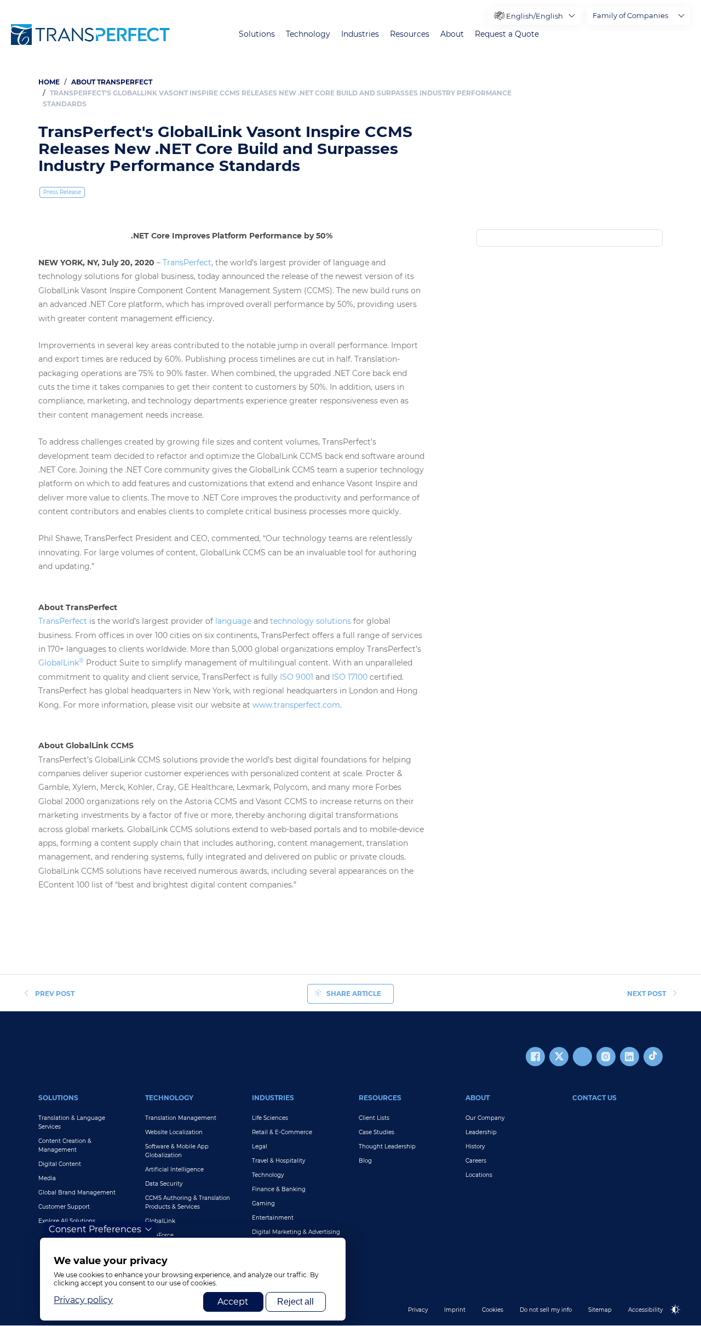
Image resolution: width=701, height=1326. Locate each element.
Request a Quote (507, 34)
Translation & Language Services (71, 1122)
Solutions (257, 34)
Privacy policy (83, 1300)
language (233, 621)
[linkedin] (629, 1056)
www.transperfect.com (296, 705)
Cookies (492, 1309)
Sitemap (600, 1309)
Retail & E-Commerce (282, 1132)
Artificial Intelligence (174, 1169)
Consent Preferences (95, 1229)
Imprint (455, 1309)
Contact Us (594, 1098)
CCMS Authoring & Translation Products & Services (187, 1202)
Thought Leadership (387, 1146)
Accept (233, 1301)
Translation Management (180, 1118)
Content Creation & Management (64, 1145)
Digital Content (59, 1164)
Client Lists (374, 1118)
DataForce (159, 1235)
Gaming (263, 1203)
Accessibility (645, 1309)
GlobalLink (61, 663)
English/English (534, 16)
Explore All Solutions (66, 1221)
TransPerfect (187, 263)
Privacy (418, 1309)
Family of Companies (630, 15)
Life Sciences (270, 1118)
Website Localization (174, 1132)
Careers (476, 1160)
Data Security (163, 1183)
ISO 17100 (349, 677)
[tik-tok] (653, 1056)
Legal (259, 1146)
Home (49, 82)
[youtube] (582, 1056)
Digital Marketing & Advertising (296, 1232)
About (452, 34)
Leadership (481, 1132)
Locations (479, 1175)
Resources (409, 34)
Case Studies (376, 1132)
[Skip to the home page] (90, 34)
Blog (365, 1160)
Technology (308, 34)
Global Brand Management (77, 1192)
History (475, 1146)
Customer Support (64, 1206)
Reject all (295, 1301)
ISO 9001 (296, 677)
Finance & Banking (279, 1189)
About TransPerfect (111, 82)
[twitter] (558, 1056)
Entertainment (273, 1217)
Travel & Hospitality (278, 1160)
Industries (360, 34)
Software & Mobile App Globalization (177, 1151)
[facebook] (535, 1056)
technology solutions (310, 621)
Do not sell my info (546, 1309)
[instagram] (606, 1056)
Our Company (485, 1118)
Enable (680, 1318)
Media (47, 1178)
